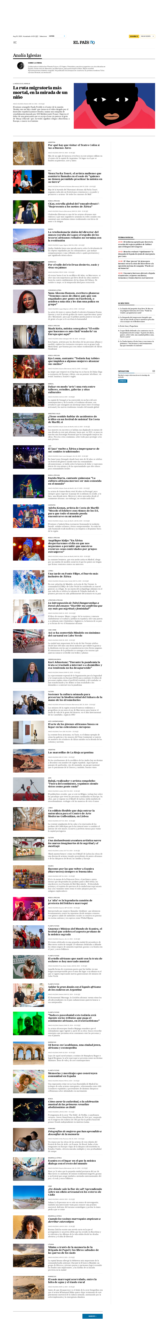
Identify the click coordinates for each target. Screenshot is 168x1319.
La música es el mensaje (21, 84)
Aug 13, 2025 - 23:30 (82, 427)
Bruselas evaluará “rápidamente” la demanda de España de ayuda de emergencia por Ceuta (136, 254)
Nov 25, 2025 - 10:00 (77, 339)
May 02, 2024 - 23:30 (72, 994)
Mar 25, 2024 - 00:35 (72, 1025)
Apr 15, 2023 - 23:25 (67, 1257)
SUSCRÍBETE (134, 36)
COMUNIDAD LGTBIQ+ (55, 290)
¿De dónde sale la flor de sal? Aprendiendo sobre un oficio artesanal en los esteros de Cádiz (75, 1192)
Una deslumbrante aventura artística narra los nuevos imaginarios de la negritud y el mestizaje (74, 843)
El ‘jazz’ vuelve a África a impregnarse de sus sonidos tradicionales (73, 450)
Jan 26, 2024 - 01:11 (66, 1112)
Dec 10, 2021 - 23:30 (37, 104)
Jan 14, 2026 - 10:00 (77, 309)
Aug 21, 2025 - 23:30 (80, 369)
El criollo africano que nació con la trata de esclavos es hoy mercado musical (75, 960)
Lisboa (50, 808)
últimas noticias (125, 237)
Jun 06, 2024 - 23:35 (79, 966)
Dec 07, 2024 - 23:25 (67, 757)
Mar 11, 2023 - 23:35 (67, 1287)
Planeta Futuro (53, 926)
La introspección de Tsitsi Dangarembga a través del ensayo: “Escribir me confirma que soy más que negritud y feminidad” (75, 606)
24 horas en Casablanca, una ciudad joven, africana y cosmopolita (74, 1046)
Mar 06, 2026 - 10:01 (76, 245)
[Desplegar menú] (15, 42)
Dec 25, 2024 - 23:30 (87, 704)
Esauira (50, 866)
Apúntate (122, 381)
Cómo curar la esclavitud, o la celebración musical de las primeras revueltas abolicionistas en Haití (73, 1105)
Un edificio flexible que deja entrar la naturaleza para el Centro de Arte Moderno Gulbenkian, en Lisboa (71, 814)
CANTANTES (51, 505)
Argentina (51, 142)
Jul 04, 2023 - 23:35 (80, 1168)
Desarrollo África (55, 1158)
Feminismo (51, 1128)
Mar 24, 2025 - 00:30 (67, 613)
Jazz (49, 446)
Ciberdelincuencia (54, 659)
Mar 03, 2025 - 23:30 (72, 672)
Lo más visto (123, 303)
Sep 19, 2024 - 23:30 (72, 908)
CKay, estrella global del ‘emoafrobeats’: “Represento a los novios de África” (73, 205)
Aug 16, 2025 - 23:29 (67, 397)
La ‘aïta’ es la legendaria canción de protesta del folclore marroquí (70, 902)
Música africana (54, 201)
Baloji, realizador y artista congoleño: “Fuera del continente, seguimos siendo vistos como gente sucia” (73, 784)
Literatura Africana (55, 600)
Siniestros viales (54, 413)
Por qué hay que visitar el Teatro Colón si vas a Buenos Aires (74, 146)
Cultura (51, 691)
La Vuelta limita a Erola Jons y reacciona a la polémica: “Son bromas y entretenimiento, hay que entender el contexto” (137, 343)
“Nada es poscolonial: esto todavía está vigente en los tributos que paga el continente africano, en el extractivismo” (74, 1018)
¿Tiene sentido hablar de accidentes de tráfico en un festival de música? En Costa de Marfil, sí (74, 419)
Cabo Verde (52, 630)
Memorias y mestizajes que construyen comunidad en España (72, 1075)
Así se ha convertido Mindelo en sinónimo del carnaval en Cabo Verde (74, 634)
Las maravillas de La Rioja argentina (70, 753)
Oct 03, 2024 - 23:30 (72, 851)
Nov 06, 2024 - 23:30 (72, 791)
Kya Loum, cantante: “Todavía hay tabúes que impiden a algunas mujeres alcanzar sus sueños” (74, 361)
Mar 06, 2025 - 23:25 (67, 640)
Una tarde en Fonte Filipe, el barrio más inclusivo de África (73, 575)
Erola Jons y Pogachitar (129, 326)
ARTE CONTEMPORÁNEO (55, 721)
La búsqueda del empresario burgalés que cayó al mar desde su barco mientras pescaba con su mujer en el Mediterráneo (137, 319)
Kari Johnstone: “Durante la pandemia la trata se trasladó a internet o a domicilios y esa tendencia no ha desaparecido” (75, 665)
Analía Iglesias (27, 55)
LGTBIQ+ (50, 571)
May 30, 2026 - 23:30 (67, 153)
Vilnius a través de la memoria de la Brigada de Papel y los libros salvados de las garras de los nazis (73, 1250)
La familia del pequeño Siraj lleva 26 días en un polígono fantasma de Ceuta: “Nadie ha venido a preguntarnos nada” (136, 311)
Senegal (51, 384)
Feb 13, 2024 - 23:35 (71, 1081)
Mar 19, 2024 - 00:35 (67, 1052)
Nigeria (50, 229)
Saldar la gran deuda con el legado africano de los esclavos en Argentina (74, 988)
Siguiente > (92, 1316)
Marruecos (52, 262)
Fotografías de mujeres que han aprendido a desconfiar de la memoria (75, 1133)
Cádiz (50, 1186)
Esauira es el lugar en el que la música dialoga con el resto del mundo (72, 1162)
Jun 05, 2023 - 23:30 (67, 1226)
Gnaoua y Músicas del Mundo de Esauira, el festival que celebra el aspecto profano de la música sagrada (75, 932)
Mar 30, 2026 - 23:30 (80, 211)
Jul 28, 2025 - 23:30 (80, 456)
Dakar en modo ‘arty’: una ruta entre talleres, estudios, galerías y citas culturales (71, 390)
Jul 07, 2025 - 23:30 (82, 488)
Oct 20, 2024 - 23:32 (67, 821)
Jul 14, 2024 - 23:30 (72, 939)
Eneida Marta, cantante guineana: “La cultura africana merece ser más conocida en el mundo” (74, 481)
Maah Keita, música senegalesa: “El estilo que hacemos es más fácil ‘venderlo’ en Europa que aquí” (73, 332)
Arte (49, 778)
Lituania (51, 1244)
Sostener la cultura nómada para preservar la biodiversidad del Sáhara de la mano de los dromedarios (75, 697)
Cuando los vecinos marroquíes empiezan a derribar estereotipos (74, 1220)
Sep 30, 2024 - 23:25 (67, 876)
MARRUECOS (52, 1276)
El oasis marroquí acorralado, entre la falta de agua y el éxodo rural (72, 1281)
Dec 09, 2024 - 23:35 (70, 731)
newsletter (123, 371)
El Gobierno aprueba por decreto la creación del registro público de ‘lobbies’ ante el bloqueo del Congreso (135, 244)
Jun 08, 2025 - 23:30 (82, 521)
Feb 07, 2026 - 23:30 (66, 272)
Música (50, 1099)
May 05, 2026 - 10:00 (88, 186)
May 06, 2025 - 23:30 (82, 556)
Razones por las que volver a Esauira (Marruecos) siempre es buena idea (71, 870)
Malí (49, 170)
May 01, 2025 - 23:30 (81, 581)
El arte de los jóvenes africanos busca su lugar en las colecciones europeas (73, 725)
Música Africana (54, 326)
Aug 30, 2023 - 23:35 (76, 1139)
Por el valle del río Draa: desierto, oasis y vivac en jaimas (73, 266)
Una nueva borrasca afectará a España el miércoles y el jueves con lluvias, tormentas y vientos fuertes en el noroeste (136, 275)
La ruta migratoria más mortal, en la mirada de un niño (40, 92)
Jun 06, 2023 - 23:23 (67, 1199)
